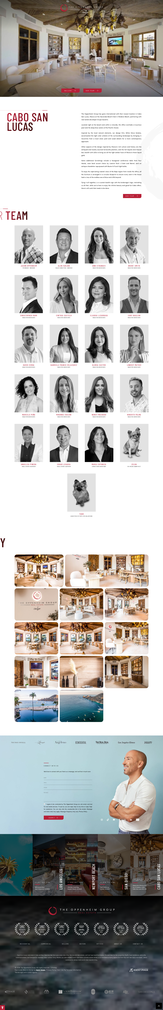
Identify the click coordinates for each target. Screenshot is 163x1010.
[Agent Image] (138, 970)
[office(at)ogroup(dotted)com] (3, 515)
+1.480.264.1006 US (142, 880)
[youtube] (3, 502)
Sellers (65, 944)
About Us (118, 944)
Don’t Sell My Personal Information (69, 970)
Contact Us (138, 944)
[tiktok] (3, 499)
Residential (25, 944)
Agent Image (40, 970)
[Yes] (44, 804)
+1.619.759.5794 (108, 882)
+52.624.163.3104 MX (143, 879)
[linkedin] (3, 512)
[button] (2, 1007)
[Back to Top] (159, 1006)
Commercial (46, 944)
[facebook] (119, 820)
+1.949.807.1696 (75, 882)
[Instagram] (3, 496)
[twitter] (3, 509)
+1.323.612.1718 (42, 882)
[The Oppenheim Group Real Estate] (81, 911)
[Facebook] (3, 506)
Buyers (83, 944)
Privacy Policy (83, 811)
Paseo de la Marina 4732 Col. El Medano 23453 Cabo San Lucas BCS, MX (140, 887)
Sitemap (54, 967)
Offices (100, 944)
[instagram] (102, 820)
